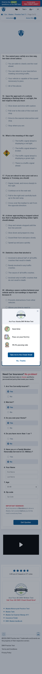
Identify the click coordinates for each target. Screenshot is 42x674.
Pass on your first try (20, 337)
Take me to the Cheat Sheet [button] (21, 355)
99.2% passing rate (20, 345)
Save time (16, 329)
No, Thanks (21, 361)
